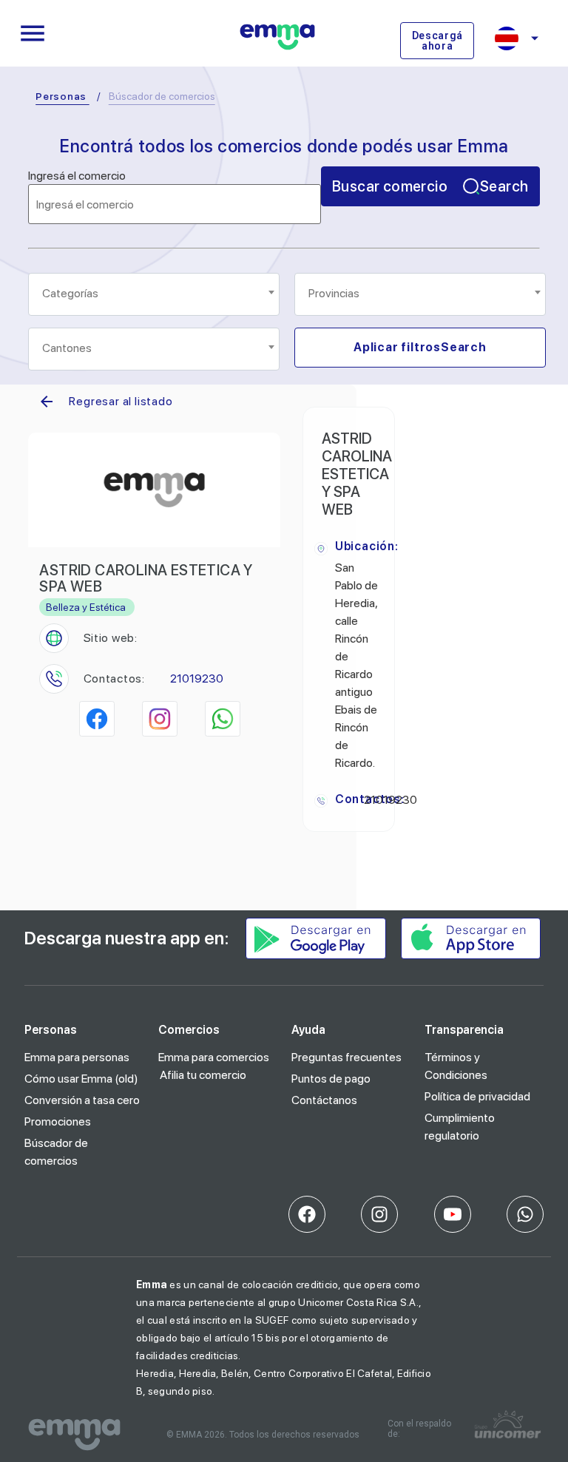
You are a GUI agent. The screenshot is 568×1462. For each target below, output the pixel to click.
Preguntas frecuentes (346, 1057)
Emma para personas (76, 1057)
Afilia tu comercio (203, 1075)
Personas (61, 96)
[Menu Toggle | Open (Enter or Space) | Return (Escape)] (32, 33)
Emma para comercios (213, 1057)
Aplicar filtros (420, 347)
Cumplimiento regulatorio (460, 1127)
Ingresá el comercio (77, 176)
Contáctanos (324, 1100)
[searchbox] (155, 293)
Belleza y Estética (86, 607)
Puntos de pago (331, 1079)
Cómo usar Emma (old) (81, 1079)
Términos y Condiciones (456, 1066)
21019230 (196, 678)
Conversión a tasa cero (82, 1100)
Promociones (57, 1121)
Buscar (430, 186)
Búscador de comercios (56, 1152)
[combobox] (154, 294)
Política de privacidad (477, 1096)
